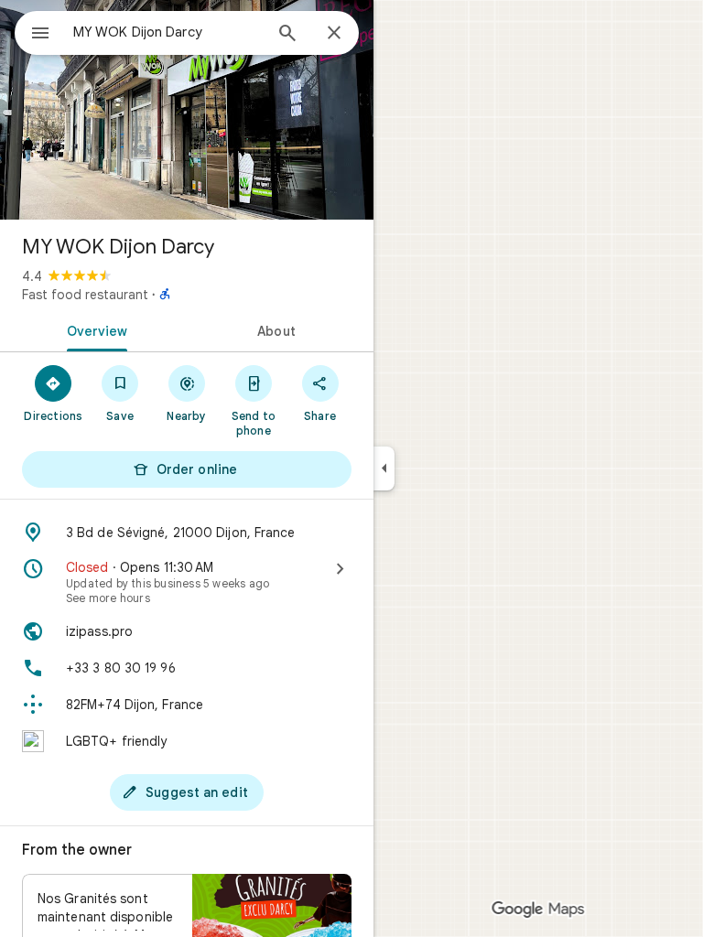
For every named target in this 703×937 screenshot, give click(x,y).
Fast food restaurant (85, 294)
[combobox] (167, 32)
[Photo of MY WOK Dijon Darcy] (186, 110)
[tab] (93, 329)
